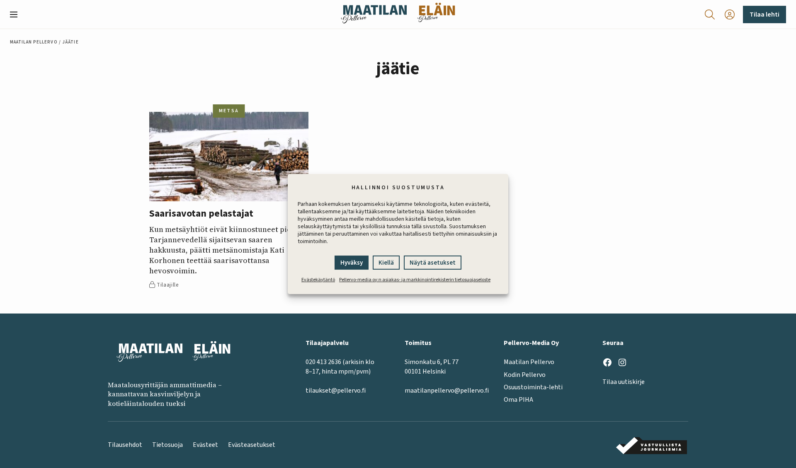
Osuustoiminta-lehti (533, 387)
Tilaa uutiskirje (623, 381)
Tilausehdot (125, 444)
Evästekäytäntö (318, 279)
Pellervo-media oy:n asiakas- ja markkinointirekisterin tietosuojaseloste (414, 279)
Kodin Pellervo (525, 374)
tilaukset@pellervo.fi (336, 390)
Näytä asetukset (433, 262)
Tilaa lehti (764, 14)
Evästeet (205, 444)
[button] (17, 14)
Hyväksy (351, 262)
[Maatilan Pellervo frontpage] (374, 14)
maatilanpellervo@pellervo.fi (447, 390)
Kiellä (386, 262)
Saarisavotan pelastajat (201, 214)
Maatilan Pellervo (34, 42)
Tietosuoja (167, 444)
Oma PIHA (518, 399)
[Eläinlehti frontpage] (436, 14)
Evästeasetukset (251, 444)
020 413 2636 (323, 362)
